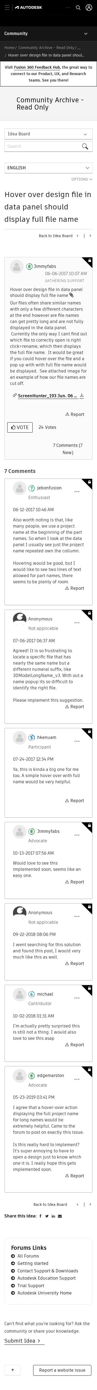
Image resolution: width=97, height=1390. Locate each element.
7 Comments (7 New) (67, 449)
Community (16, 33)
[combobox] (48, 146)
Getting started (33, 1263)
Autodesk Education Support (47, 1278)
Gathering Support (64, 280)
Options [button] (79, 179)
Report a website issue (62, 1370)
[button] (77, 492)
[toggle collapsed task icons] (68, 7)
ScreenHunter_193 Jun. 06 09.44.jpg (48, 396)
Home (9, 47)
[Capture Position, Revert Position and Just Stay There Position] (77, 236)
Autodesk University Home (45, 1293)
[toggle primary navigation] (10, 7)
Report (77, 414)
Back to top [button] (12, 1370)
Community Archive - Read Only (46, 47)
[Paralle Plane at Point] (90, 235)
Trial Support (31, 1286)
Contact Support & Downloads (48, 1271)
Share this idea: (20, 1216)
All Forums (28, 1256)
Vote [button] (22, 427)
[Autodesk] (29, 7)
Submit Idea (21, 1341)
